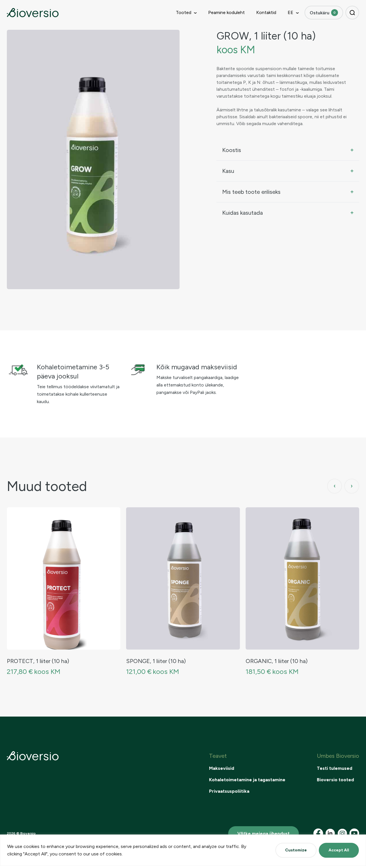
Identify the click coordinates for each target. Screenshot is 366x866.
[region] (183, 850)
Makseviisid (221, 768)
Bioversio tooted (335, 779)
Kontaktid (266, 12)
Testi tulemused (334, 768)
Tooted (183, 12)
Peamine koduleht (226, 12)
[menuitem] (290, 12)
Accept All (339, 850)
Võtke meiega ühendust (263, 833)
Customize (296, 850)
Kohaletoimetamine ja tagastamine (247, 779)
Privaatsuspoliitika (229, 791)
